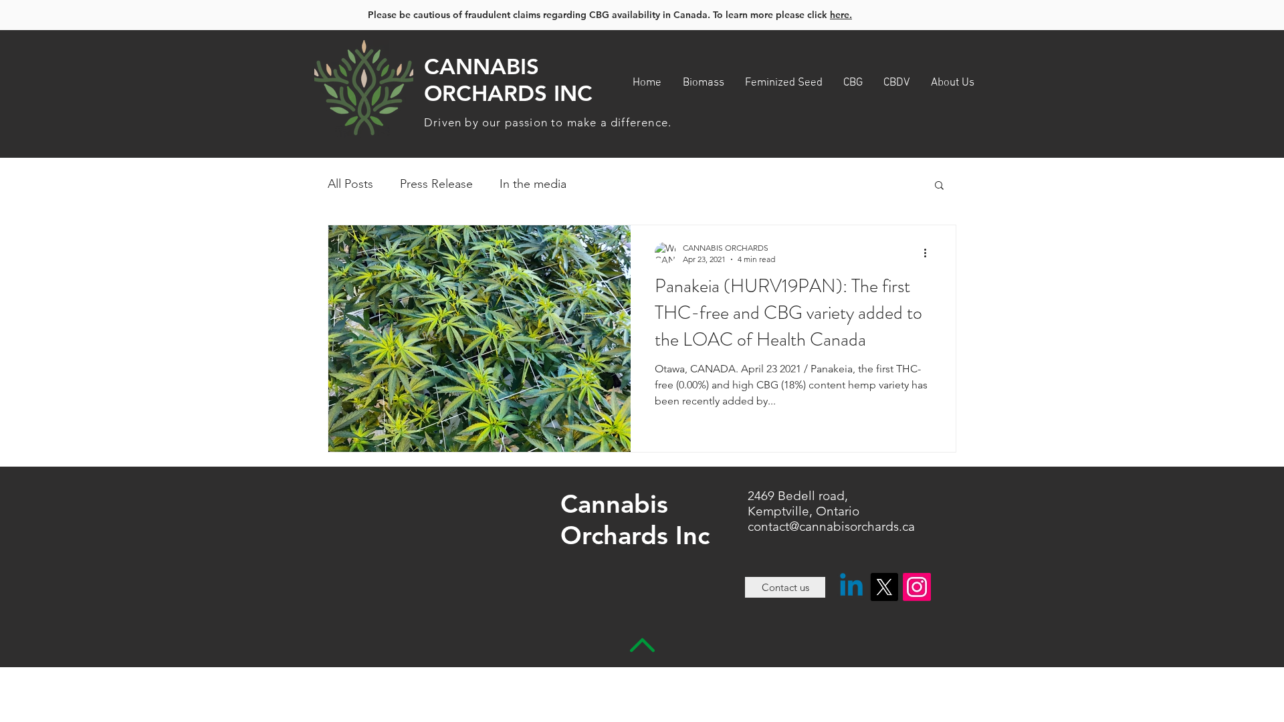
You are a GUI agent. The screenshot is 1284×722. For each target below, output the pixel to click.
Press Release (436, 183)
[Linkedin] (851, 587)
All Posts (350, 183)
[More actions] (930, 253)
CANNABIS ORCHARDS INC (508, 79)
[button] (939, 186)
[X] (884, 587)
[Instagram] (917, 587)
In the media (533, 183)
